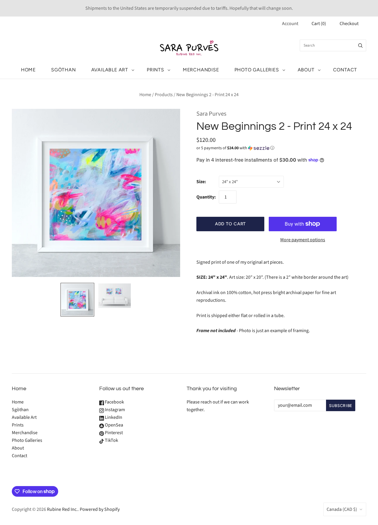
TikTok (111, 440)
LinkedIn (113, 417)
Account (290, 23)
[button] (235, 148)
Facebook (114, 402)
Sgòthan (63, 70)
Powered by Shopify (100, 509)
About (306, 70)
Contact (345, 70)
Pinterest (113, 432)
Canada (342, 509)
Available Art (109, 70)
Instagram (114, 409)
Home (28, 70)
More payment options (302, 240)
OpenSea (113, 425)
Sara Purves (211, 113)
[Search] (360, 45)
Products (164, 94)
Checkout (349, 23)
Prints (155, 70)
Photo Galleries (256, 70)
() (319, 23)
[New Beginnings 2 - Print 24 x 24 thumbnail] (77, 299)
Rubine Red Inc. (62, 509)
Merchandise (201, 70)
